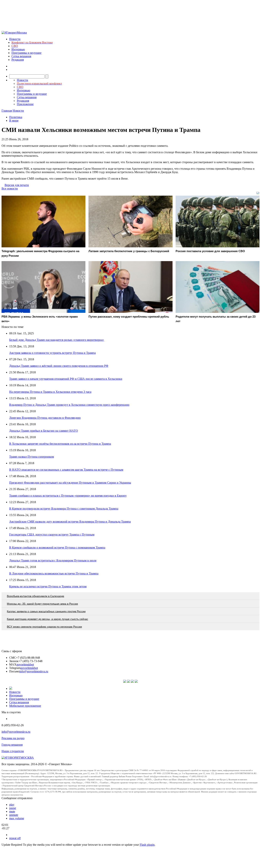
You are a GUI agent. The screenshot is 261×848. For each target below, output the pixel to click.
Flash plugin (147, 844)
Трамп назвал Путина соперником (31, 456)
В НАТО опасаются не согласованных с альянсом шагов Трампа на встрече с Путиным (66, 469)
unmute (13, 815)
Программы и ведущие (26, 52)
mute (12, 811)
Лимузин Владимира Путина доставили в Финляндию (45, 417)
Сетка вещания (21, 56)
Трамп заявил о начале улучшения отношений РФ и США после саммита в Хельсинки (65, 378)
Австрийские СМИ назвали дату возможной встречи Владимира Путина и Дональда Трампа (70, 521)
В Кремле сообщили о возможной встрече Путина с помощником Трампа (57, 547)
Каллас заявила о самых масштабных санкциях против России (46, 611)
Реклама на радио (13, 738)
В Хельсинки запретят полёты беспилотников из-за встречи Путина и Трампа (60, 443)
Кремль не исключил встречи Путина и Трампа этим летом (48, 586)
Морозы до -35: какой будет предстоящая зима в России (42, 603)
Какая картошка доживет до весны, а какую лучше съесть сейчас (47, 618)
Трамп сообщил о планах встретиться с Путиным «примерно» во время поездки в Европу (68, 495)
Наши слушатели (13, 751)
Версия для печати (17, 185)
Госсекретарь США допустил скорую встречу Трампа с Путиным (51, 534)
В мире (14, 120)
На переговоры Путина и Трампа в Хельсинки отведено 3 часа (50, 391)
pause (12, 808)
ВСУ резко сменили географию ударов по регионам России (44, 626)
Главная (7, 110)
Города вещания (12, 744)
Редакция (17, 59)
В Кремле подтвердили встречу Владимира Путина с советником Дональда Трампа (63, 508)
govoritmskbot (25, 664)
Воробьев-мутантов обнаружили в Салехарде (35, 596)
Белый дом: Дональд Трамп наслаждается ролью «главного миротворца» (56, 339)
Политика (15, 117)
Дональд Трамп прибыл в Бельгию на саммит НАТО (43, 430)
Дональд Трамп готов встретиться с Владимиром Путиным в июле (52, 560)
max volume (16, 818)
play (11, 804)
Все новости (10, 188)
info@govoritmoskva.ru (33, 671)
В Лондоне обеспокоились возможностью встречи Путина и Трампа (53, 573)
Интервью (18, 49)
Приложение (25, 104)
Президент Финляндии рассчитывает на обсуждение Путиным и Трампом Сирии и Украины (70, 482)
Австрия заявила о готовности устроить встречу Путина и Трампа (52, 352)
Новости (14, 39)
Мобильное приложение (25, 705)
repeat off (15, 838)
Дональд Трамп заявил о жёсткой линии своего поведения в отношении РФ (58, 365)
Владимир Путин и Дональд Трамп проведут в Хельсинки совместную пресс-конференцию (69, 404)
